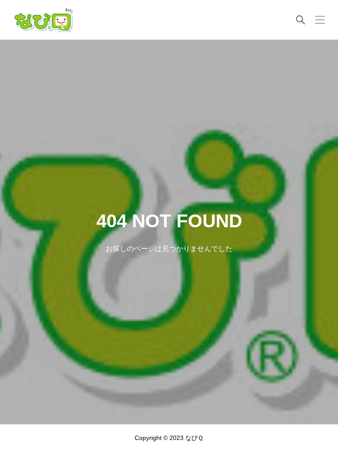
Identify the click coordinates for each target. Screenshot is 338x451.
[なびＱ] (43, 19)
